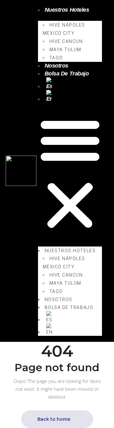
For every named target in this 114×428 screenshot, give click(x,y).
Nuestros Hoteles (67, 10)
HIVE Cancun (66, 41)
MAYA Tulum (65, 49)
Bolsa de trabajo (67, 73)
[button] (70, 174)
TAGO (56, 57)
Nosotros (56, 65)
